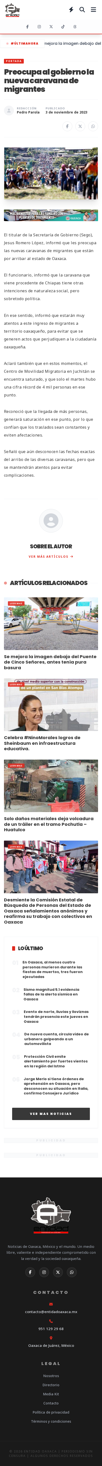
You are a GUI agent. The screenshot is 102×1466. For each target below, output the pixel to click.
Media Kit (51, 1394)
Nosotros (51, 1375)
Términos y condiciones (51, 1421)
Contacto (51, 1403)
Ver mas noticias (51, 1114)
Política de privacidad (51, 1412)
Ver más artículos (48, 556)
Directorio (51, 1385)
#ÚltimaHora (24, 43)
